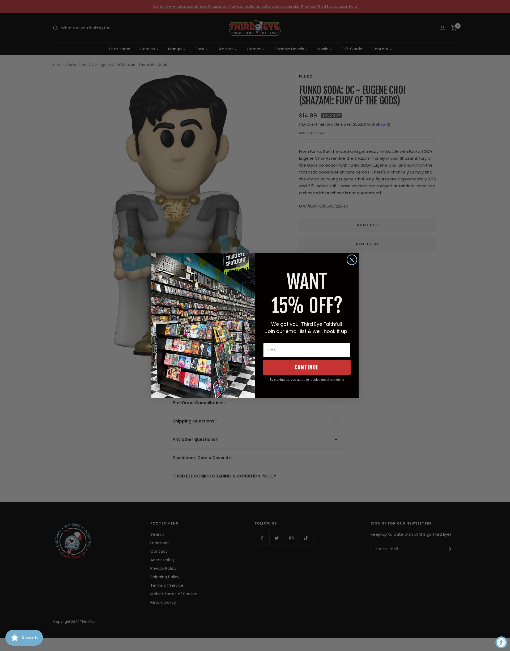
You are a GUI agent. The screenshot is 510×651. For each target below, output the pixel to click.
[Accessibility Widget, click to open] (501, 642)
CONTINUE (307, 367)
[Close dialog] (351, 259)
